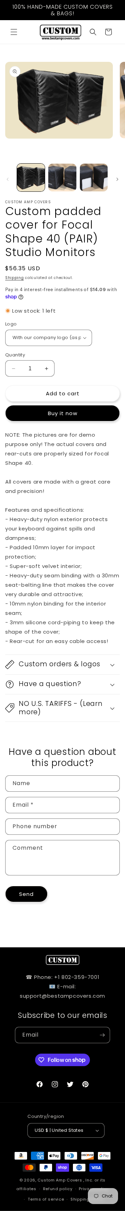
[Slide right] (117, 179)
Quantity (15, 355)
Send (26, 894)
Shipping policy (87, 1199)
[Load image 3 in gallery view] (94, 177)
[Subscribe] (102, 1035)
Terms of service (46, 1199)
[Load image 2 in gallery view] (62, 177)
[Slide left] (7, 179)
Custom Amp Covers (60, 1180)
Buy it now (62, 413)
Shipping (14, 277)
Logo (11, 324)
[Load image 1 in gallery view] (31, 177)
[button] (14, 32)
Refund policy (58, 1189)
